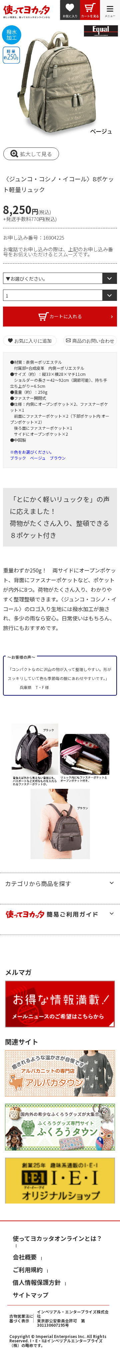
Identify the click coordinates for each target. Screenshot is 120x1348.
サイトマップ (31, 1294)
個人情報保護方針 (37, 1282)
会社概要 (25, 1256)
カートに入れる (65, 316)
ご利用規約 (28, 1269)
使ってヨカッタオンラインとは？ (57, 1238)
